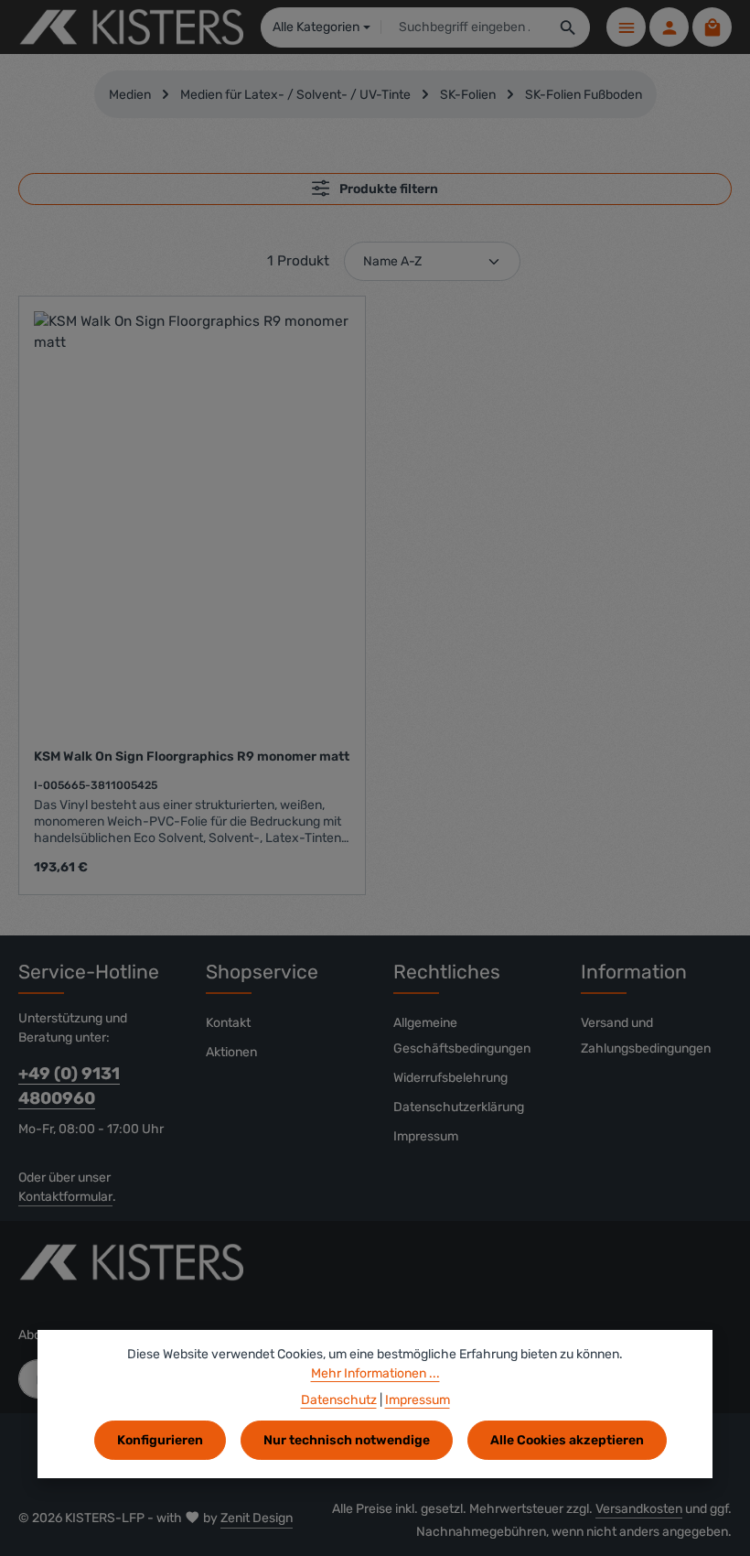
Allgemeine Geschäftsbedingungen (461, 1035)
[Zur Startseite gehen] (130, 27)
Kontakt (228, 1023)
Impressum (425, 1136)
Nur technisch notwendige (346, 1440)
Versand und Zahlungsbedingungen (646, 1035)
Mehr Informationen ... (375, 1373)
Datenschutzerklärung (458, 1107)
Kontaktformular (65, 1197)
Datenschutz (339, 1400)
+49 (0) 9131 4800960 (69, 1086)
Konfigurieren (160, 1440)
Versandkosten (638, 1509)
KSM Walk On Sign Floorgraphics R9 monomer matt (191, 756)
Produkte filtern (387, 189)
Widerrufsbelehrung (450, 1078)
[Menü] (626, 27)
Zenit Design (256, 1518)
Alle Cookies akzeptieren (567, 1440)
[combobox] (464, 27)
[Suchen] (568, 27)
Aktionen (231, 1052)
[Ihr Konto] (669, 27)
